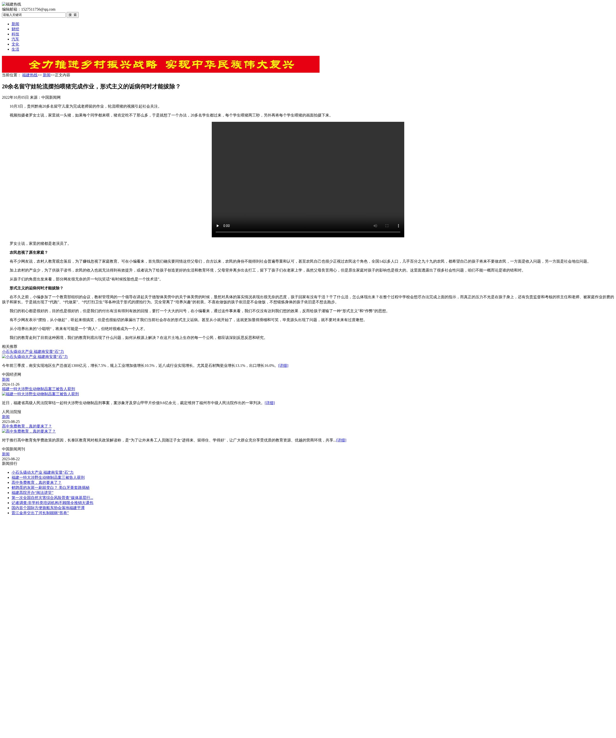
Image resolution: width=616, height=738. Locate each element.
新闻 (15, 24)
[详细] (283, 365)
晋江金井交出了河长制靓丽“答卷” (40, 513)
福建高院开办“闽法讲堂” (32, 493)
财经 (15, 29)
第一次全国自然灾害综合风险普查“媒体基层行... (52, 498)
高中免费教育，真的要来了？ (27, 426)
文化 (15, 44)
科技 (15, 34)
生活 (15, 49)
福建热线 (30, 75)
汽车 (15, 39)
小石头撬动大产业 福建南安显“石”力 (33, 352)
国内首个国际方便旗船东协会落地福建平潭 (48, 508)
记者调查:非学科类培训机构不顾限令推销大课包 (52, 503)
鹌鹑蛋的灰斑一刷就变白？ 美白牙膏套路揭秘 (51, 488)
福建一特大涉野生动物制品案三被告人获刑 (38, 389)
